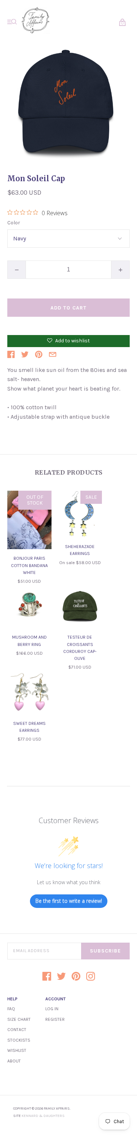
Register (55, 1019)
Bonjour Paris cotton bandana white (29, 565)
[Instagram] (90, 977)
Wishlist (16, 1050)
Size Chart (19, 1019)
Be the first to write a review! (68, 900)
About (14, 1061)
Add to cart (68, 308)
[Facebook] (46, 977)
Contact (16, 1029)
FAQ (11, 1008)
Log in (51, 1008)
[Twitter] (61, 977)
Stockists (18, 1040)
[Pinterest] (76, 977)
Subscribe (105, 951)
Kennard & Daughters (43, 1116)
